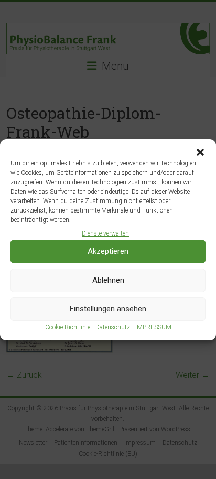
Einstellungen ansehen (108, 309)
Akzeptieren (108, 251)
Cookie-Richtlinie (67, 327)
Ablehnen (108, 280)
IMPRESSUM (153, 327)
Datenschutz (112, 327)
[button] (200, 152)
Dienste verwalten (105, 233)
